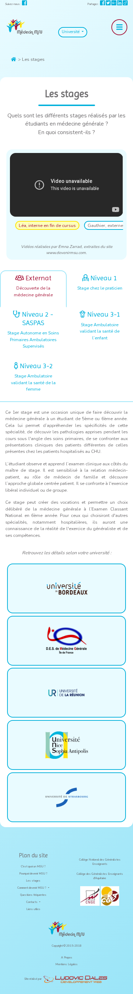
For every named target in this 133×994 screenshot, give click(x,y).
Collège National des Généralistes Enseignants (100, 862)
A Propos (66, 957)
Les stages (33, 881)
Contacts (32, 902)
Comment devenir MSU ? (32, 888)
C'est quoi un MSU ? (33, 866)
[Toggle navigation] (119, 27)
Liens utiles (33, 909)
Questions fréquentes (33, 895)
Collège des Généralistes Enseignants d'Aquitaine (100, 876)
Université (71, 32)
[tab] (33, 288)
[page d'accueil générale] (24, 27)
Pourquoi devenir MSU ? (33, 874)
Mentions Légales (66, 964)
